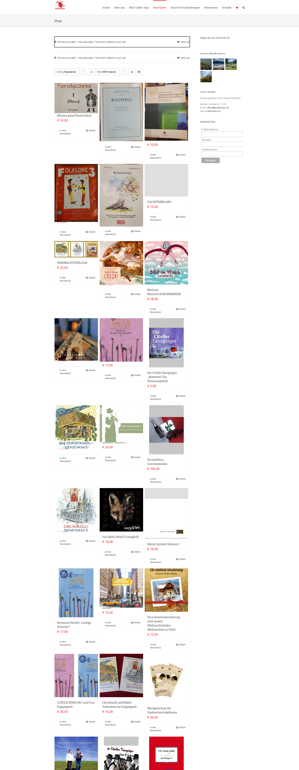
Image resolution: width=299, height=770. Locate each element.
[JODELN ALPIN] (206, 76)
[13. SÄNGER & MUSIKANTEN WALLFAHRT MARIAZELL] (219, 64)
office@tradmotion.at (218, 107)
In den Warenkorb (65, 132)
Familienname (209, 149)
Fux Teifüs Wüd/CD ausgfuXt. (120, 537)
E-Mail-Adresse (209, 129)
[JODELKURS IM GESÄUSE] (206, 64)
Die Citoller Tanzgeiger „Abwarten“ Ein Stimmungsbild (162, 377)
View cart (185, 41)
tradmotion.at (213, 111)
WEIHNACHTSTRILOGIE (72, 262)
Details (92, 130)
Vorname (206, 139)
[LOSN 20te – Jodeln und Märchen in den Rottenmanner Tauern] (231, 64)
